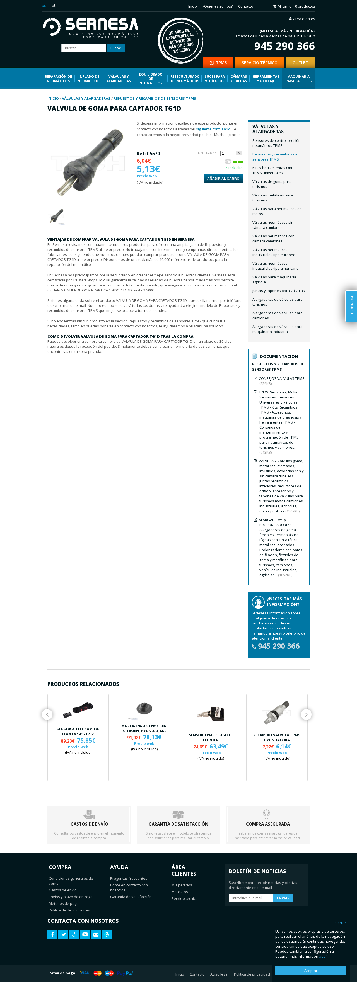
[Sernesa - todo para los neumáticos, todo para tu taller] (95, 28)
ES (44, 5)
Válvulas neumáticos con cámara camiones (273, 239)
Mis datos (180, 891)
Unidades (207, 152)
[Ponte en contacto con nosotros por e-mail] (96, 934)
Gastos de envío (63, 890)
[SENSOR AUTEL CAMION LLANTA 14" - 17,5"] (78, 710)
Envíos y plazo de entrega (71, 896)
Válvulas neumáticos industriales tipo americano (275, 266)
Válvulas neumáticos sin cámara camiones (272, 225)
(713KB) (280, 422)
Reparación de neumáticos (58, 78)
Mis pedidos (182, 885)
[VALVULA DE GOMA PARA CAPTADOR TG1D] (89, 202)
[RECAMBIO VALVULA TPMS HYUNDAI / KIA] (277, 713)
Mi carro (296, 6)
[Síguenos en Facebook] (52, 934)
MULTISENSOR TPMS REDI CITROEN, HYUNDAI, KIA (144, 728)
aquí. (323, 956)
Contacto (245, 6)
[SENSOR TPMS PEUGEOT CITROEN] (210, 713)
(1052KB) (280, 547)
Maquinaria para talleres (299, 78)
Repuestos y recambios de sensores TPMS (275, 157)
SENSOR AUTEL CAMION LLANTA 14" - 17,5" (78, 731)
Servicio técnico (185, 898)
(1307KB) (281, 486)
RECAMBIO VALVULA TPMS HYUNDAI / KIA (276, 737)
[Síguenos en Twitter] (63, 934)
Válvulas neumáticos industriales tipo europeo (273, 252)
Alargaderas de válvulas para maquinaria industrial (277, 329)
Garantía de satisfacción (131, 896)
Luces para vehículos (215, 78)
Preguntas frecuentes (128, 878)
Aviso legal (219, 974)
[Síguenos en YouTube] (85, 934)
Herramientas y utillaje (266, 78)
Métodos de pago (64, 903)
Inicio (192, 6)
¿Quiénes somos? (217, 6)
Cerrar (340, 922)
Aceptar (310, 970)
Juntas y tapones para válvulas (278, 290)
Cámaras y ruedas (238, 78)
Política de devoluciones (69, 910)
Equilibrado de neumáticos (151, 78)
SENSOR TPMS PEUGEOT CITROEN (211, 737)
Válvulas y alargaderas (119, 78)
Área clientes (304, 18)
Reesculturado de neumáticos (185, 78)
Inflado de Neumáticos (89, 78)
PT (53, 5)
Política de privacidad (252, 974)
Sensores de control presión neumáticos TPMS (276, 143)
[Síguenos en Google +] (74, 934)
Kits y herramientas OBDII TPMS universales (273, 170)
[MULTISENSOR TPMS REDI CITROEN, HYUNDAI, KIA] (144, 708)
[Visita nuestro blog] (107, 934)
